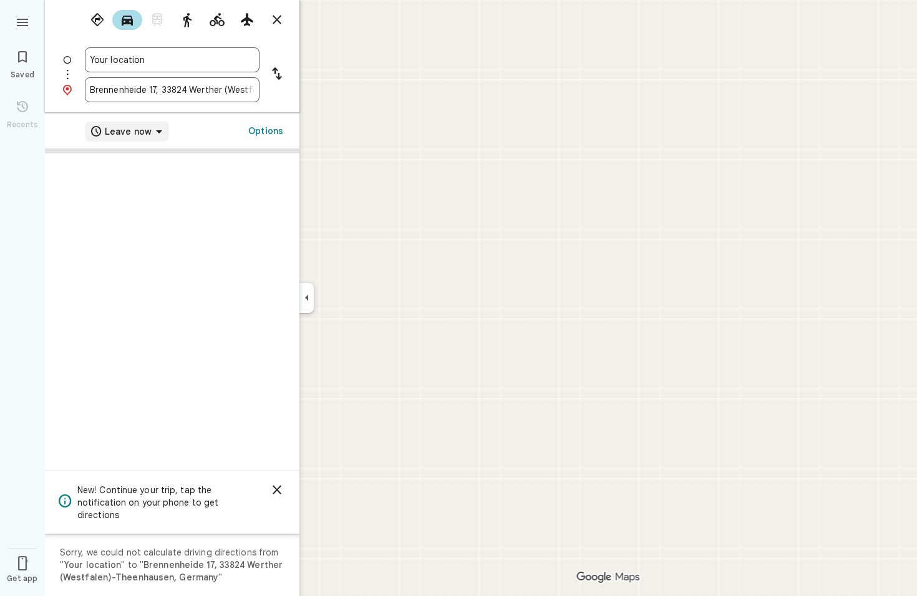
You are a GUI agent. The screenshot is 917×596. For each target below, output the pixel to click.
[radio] (97, 19)
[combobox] (172, 59)
